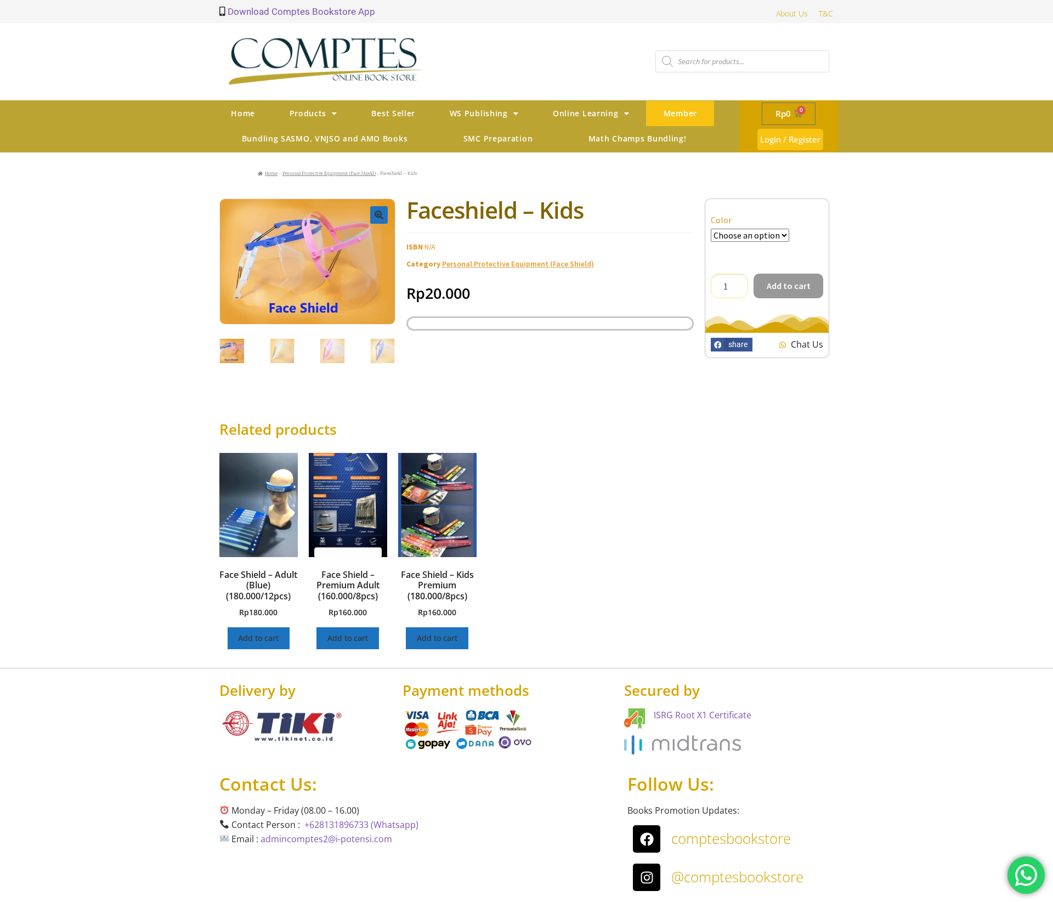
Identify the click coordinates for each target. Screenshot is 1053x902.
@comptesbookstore (737, 877)
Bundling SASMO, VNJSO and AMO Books (325, 138)
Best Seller (393, 113)
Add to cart (789, 285)
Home (243, 113)
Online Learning (586, 113)
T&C (826, 13)
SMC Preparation (498, 138)
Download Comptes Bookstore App (300, 11)
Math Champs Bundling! (637, 138)
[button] (379, 215)
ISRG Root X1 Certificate (702, 715)
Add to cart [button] (258, 638)
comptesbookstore (731, 838)
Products (308, 113)
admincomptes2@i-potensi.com (326, 839)
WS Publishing (479, 113)
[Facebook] (646, 839)
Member (680, 113)
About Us (792, 13)
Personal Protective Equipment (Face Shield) (329, 173)
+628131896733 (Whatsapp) (361, 825)
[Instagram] (646, 877)
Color (721, 219)
